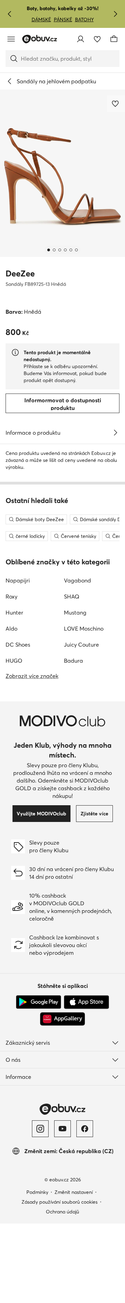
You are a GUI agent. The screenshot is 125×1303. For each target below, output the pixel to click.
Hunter (14, 612)
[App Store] (86, 1002)
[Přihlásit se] (80, 39)
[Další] (115, 14)
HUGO (14, 660)
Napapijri (18, 580)
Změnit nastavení (74, 1192)
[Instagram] (40, 1128)
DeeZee (20, 273)
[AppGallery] (62, 1019)
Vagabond (77, 580)
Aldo (11, 628)
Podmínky (37, 1192)
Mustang (75, 612)
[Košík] (114, 39)
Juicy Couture (81, 644)
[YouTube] (62, 1128)
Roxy (11, 596)
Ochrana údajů (62, 1212)
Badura (73, 660)
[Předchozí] (9, 14)
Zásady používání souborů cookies (60, 1202)
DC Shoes (18, 644)
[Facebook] (84, 1128)
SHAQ (71, 596)
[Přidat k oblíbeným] (116, 103)
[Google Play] (38, 1002)
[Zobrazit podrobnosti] (115, 432)
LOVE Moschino (83, 628)
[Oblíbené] (97, 39)
